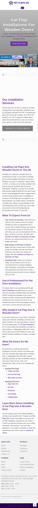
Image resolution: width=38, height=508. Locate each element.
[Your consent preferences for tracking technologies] (35, 505)
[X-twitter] (6, 500)
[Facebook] (2, 500)
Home (5, 34)
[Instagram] (9, 500)
